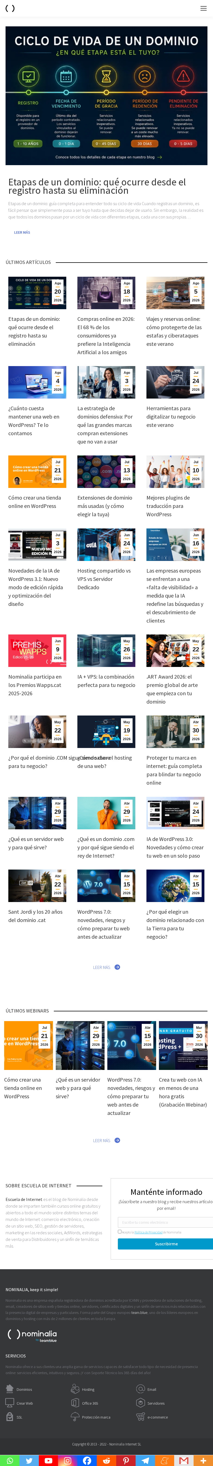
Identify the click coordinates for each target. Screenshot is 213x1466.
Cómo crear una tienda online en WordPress (23, 1088)
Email (152, 1389)
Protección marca (96, 1417)
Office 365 (90, 1403)
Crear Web (25, 1403)
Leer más (22, 232)
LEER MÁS (101, 967)
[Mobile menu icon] (203, 8)
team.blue (139, 1312)
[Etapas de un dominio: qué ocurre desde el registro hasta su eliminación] (106, 95)
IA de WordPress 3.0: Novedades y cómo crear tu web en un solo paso (175, 847)
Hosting (88, 1389)
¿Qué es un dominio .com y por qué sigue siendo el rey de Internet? (106, 847)
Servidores (156, 1403)
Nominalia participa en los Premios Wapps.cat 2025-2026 (35, 685)
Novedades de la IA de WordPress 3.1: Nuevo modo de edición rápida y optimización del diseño (35, 587)
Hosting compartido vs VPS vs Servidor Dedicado (104, 579)
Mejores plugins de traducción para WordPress (168, 506)
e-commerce (158, 1417)
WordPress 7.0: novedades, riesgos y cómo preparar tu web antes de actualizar (131, 1096)
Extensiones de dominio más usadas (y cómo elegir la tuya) (104, 506)
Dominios (24, 1389)
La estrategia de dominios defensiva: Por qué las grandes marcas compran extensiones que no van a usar (105, 425)
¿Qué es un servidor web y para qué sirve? (78, 1088)
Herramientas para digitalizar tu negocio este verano (171, 416)
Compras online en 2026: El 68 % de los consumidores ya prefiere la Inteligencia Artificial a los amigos (106, 335)
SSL (19, 1417)
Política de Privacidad (149, 1232)
